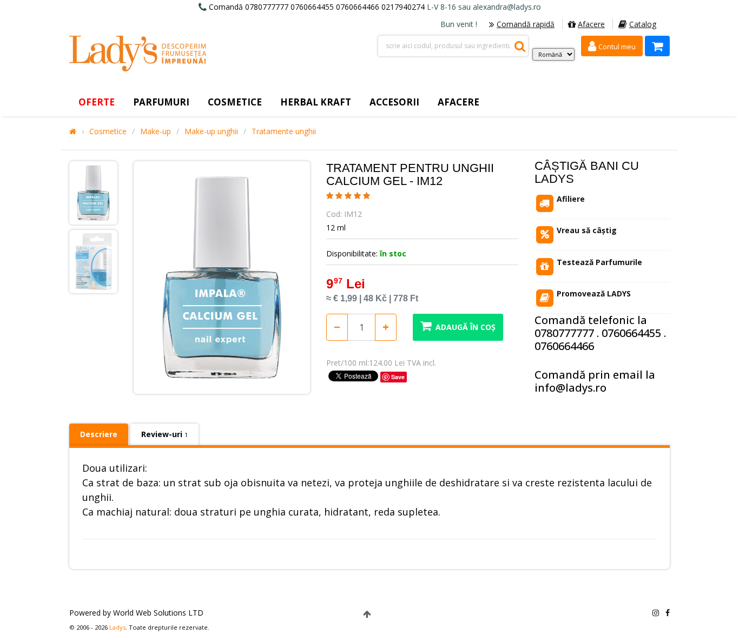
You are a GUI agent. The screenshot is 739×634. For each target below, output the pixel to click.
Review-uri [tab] (164, 434)
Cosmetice (108, 131)
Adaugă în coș (466, 327)
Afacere (591, 24)
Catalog (642, 24)
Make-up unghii (211, 131)
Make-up (155, 131)
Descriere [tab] (98, 434)
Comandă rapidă (526, 24)
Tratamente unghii (284, 131)
